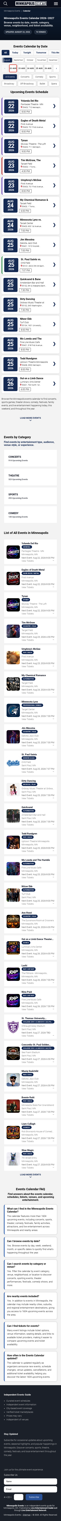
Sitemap (26, 1515)
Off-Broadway (27, 83)
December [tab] (53, 60)
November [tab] (41, 60)
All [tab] (5, 52)
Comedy (39, 77)
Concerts (25, 77)
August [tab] (7, 60)
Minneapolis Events (12, 11)
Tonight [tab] (27, 52)
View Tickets (54, 101)
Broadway (9, 83)
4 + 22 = (8, 1497)
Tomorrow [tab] (41, 52)
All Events (10, 77)
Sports (52, 77)
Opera (54, 83)
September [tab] (18, 60)
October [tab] (30, 60)
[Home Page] (31, 3)
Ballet (42, 83)
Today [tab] (15, 52)
